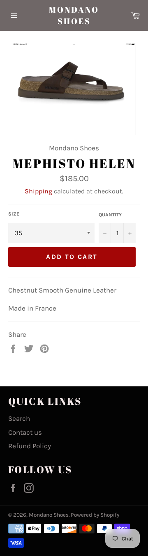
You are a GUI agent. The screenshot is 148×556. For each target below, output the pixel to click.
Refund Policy (29, 446)
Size (13, 214)
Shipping (38, 191)
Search (19, 418)
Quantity (110, 215)
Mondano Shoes (74, 15)
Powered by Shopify (95, 515)
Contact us (25, 432)
